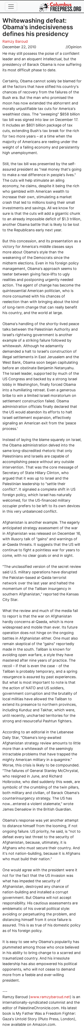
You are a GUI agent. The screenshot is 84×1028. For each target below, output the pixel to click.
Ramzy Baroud (15, 41)
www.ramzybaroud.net (50, 997)
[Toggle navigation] (11, 6)
